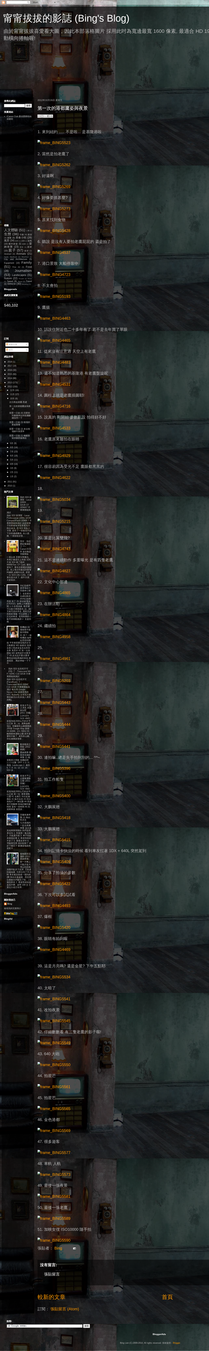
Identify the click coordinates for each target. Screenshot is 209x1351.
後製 (9, 238)
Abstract (7, 254)
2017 (10, 366)
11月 (12, 394)
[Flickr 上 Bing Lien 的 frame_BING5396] (54, 768)
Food (29, 266)
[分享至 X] (45, 116)
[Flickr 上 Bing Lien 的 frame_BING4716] (54, 406)
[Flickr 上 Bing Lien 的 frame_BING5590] (54, 1240)
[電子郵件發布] (73, 1248)
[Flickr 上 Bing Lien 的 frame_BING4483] (54, 362)
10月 (12, 398)
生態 (7, 234)
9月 (12, 443)
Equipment (9, 263)
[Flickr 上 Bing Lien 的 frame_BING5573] (54, 1174)
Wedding (25, 284)
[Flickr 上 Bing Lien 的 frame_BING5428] (54, 230)
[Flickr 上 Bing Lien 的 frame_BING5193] (54, 296)
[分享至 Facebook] (48, 116)
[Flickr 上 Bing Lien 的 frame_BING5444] (54, 724)
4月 (12, 464)
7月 (12, 451)
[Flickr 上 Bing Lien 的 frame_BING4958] (54, 636)
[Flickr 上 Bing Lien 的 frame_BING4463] (54, 318)
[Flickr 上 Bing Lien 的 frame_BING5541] (54, 999)
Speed (10, 281)
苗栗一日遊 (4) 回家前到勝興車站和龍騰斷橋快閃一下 (20, 415)
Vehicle (11, 283)
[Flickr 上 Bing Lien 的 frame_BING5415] (54, 840)
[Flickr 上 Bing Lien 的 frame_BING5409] (54, 861)
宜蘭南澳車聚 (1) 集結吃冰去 (25, 817)
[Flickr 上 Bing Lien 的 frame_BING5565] (54, 1108)
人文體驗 (11, 230)
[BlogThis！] (42, 116)
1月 (12, 476)
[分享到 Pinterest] (51, 116)
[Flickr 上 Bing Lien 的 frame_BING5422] (54, 883)
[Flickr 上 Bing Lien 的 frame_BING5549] (54, 1043)
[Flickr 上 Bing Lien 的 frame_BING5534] (54, 977)
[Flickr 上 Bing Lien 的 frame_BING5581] (54, 1196)
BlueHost (25, 257)
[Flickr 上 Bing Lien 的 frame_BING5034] (54, 499)
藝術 (26, 251)
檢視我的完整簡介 (12, 908)
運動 (22, 247)
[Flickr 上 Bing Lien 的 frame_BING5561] (54, 1087)
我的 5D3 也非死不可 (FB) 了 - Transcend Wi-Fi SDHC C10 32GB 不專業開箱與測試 (19, 672)
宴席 (16, 241)
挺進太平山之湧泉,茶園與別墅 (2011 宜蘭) (25, 709)
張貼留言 (52, 1274)
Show (30, 279)
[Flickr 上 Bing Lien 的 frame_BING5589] (54, 1218)
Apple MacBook (10, 257)
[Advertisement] (100, 73)
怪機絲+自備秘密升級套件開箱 (25, 629)
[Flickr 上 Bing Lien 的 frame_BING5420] (54, 927)
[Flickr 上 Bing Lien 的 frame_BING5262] (54, 165)
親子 (12, 250)
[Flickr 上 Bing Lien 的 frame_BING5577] (54, 1152)
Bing (9, 904)
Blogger (176, 1343)
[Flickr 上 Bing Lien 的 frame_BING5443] (54, 702)
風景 (6, 240)
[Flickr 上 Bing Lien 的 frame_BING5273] (54, 208)
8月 (12, 447)
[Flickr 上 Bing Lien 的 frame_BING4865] (54, 593)
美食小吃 (21, 237)
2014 (10, 378)
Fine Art (16, 267)
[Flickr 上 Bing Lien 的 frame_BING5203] (54, 680)
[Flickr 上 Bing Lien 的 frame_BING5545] (54, 1021)
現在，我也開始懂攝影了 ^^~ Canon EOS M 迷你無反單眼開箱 (25, 547)
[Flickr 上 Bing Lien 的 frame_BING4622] (54, 477)
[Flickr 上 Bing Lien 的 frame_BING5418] (54, 818)
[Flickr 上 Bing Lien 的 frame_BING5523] (54, 142)
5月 (12, 460)
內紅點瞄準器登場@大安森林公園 (25, 588)
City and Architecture (15, 259)
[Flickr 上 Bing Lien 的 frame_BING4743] (54, 549)
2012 (10, 386)
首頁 (167, 1297)
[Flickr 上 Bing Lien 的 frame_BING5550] (54, 1065)
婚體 (24, 244)
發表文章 (12, 344)
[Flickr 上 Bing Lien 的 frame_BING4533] (54, 428)
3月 (12, 468)
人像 (27, 230)
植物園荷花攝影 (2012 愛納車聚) (25, 856)
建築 (30, 234)
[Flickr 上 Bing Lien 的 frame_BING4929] (54, 455)
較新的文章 (51, 1297)
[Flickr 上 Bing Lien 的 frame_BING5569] (54, 1130)
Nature (8, 278)
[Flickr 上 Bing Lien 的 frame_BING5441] (54, 746)
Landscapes (19, 275)
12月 (12, 390)
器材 (29, 247)
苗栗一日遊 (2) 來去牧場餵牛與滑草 (19, 430)
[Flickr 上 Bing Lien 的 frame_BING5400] (54, 796)
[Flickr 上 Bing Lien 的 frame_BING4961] (54, 658)
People (21, 279)
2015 (10, 374)
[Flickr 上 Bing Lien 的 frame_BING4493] (54, 905)
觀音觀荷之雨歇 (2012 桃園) (25, 747)
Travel (29, 281)
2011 (10, 481)
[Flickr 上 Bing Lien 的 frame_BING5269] (54, 186)
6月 (12, 455)
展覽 (23, 241)
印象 (22, 234)
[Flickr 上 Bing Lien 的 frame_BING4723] (54, 274)
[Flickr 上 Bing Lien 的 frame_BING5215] (54, 521)
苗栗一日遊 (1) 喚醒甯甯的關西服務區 (19, 436)
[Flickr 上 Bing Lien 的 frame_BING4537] (54, 252)
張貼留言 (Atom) (64, 1309)
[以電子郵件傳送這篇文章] (39, 116)
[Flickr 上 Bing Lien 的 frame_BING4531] (54, 384)
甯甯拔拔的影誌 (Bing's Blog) (66, 18)
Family (26, 262)
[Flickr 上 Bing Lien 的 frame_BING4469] (54, 949)
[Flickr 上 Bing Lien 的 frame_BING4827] (54, 571)
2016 (10, 370)
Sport (20, 281)
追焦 (30, 240)
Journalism (23, 270)
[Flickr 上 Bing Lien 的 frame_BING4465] (54, 340)
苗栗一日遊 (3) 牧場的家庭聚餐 (19, 423)
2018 (10, 362)
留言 (10, 350)
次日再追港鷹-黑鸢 (18, 402)
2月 (12, 472)
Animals (21, 253)
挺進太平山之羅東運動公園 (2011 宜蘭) (25, 779)
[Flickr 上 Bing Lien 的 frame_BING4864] (54, 614)
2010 (10, 486)
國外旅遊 (13, 244)
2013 (10, 382)
